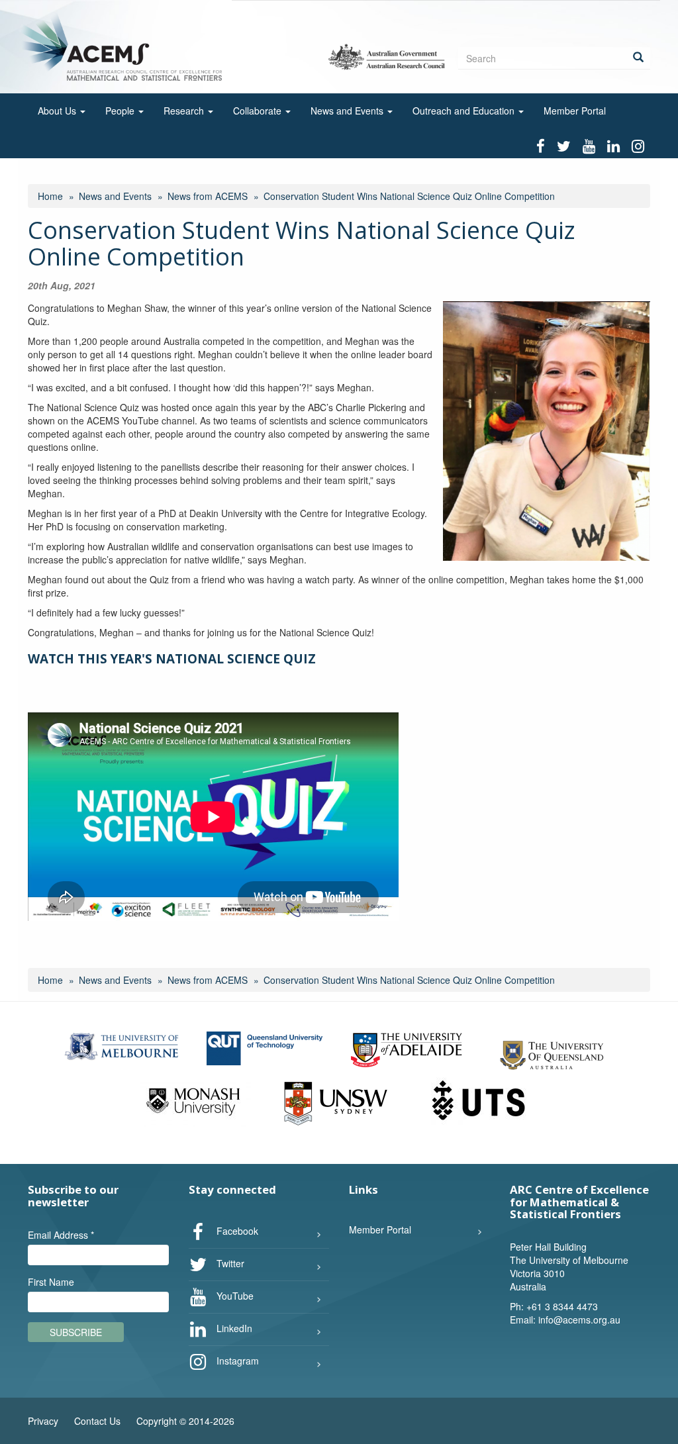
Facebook (236, 1230)
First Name (51, 1281)
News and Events (348, 110)
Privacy (43, 1420)
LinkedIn (233, 1327)
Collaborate (258, 110)
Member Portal (575, 110)
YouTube (234, 1295)
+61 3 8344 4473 (562, 1306)
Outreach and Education (464, 110)
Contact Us (97, 1420)
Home (50, 196)
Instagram (236, 1360)
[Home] (125, 45)
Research (185, 110)
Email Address (61, 1234)
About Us (58, 110)
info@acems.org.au (579, 1319)
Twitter (229, 1262)
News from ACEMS (208, 196)
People (121, 110)
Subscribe (76, 1332)
